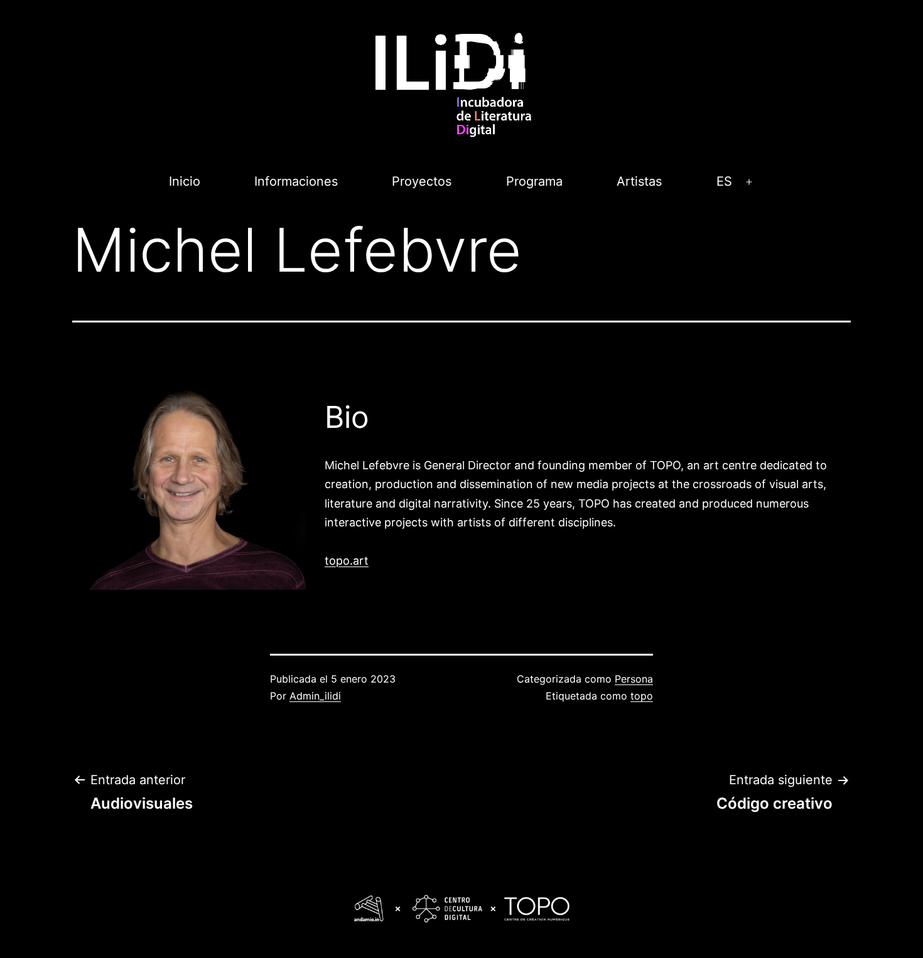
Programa (534, 181)
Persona (634, 679)
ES (724, 181)
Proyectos (421, 181)
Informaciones (296, 181)
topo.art (347, 560)
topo (641, 695)
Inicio (184, 181)
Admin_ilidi (315, 695)
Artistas (639, 181)
